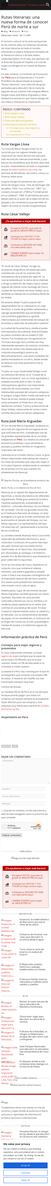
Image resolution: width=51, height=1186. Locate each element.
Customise (25, 1172)
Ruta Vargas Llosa (14, 113)
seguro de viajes (10, 656)
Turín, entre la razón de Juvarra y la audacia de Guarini (32, 952)
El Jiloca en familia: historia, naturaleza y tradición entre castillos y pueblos (34, 982)
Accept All (25, 1165)
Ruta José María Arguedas (19, 120)
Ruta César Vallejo (14, 116)
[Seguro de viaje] (26, 858)
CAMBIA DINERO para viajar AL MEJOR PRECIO (27, 254)
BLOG (25, 996)
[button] (48, 5)
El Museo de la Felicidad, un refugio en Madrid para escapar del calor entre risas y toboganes (34, 1035)
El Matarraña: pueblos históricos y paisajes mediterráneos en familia (32, 967)
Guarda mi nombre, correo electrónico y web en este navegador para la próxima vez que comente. (24, 814)
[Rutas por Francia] (25, 1084)
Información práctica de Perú (20, 124)
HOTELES (25, 1126)
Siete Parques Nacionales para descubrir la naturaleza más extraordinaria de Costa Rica (34, 1050)
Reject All (25, 1180)
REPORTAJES (25, 914)
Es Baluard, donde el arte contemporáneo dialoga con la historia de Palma (34, 1064)
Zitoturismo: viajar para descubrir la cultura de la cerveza (32, 1019)
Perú (26, 31)
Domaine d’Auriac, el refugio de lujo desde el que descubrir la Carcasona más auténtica (35, 1134)
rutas (15, 746)
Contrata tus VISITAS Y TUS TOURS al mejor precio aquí (26, 237)
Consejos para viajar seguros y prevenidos (25, 129)
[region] (25, 1162)
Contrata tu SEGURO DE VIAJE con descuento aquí (26, 246)
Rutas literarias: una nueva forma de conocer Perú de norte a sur (24, 21)
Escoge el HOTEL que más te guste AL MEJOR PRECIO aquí (26, 229)
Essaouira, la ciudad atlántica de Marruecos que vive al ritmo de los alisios (34, 922)
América (16, 31)
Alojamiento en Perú (20, 134)
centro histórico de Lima (25, 169)
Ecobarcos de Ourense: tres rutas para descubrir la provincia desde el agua (33, 937)
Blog (5, 31)
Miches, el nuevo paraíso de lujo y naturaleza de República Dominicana (34, 1004)
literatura (6, 746)
